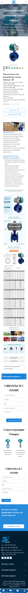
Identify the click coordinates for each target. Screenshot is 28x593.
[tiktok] (11, 558)
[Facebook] (3, 558)
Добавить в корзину (13, 114)
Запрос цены (13, 110)
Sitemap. (23, 583)
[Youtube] (8, 558)
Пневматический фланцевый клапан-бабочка (12, 367)
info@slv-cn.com (17, 550)
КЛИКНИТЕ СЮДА (13, 526)
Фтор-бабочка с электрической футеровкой (8, 452)
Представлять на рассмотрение (15, 420)
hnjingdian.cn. (17, 585)
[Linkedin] (5, 558)
